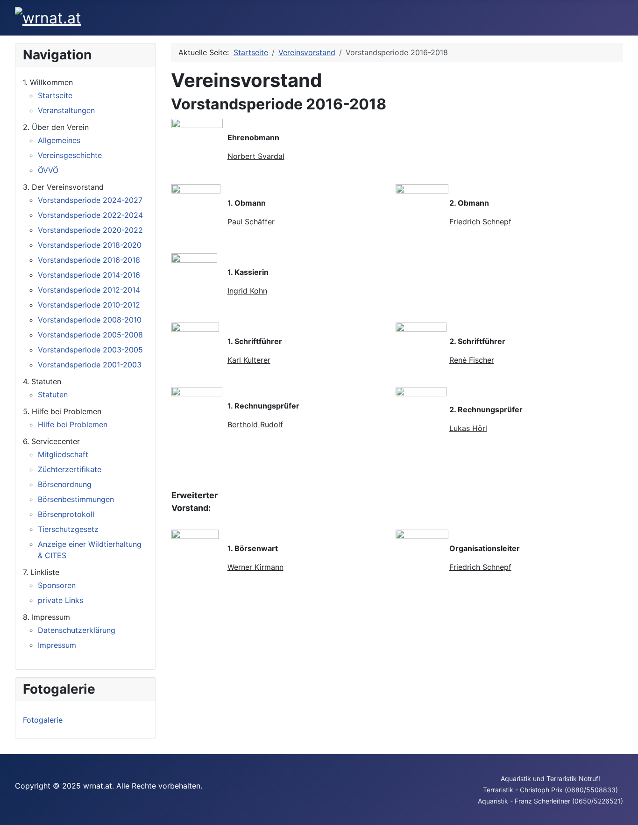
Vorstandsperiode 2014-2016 (89, 275)
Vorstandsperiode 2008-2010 (90, 319)
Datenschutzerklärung (76, 630)
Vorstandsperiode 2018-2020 (90, 245)
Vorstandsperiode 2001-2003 (90, 364)
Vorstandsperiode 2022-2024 (90, 215)
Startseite (55, 95)
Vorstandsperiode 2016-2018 (89, 260)
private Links (60, 600)
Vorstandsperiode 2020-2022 (90, 230)
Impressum (57, 645)
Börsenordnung (65, 484)
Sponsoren (57, 585)
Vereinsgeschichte (70, 155)
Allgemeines (59, 140)
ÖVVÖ (48, 170)
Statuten (53, 394)
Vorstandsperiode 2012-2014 (89, 289)
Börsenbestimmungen (76, 499)
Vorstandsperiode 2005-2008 (90, 334)
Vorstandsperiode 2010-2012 (89, 304)
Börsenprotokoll (66, 514)
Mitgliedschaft (63, 454)
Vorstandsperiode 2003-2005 (90, 349)
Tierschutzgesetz (68, 529)
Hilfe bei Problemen (72, 424)
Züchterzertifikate (69, 469)
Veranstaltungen (66, 110)
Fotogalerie (43, 720)
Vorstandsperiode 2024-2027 (90, 200)
